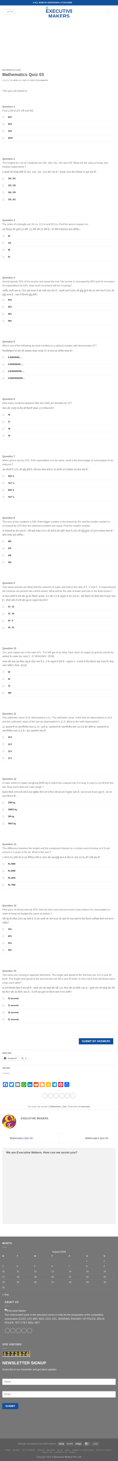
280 (9, 541)
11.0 (10, 751)
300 (9, 562)
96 (9, 250)
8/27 (10, 117)
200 (9, 693)
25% (10, 943)
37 (9, 422)
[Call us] (80, 3)
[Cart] (114, 11)
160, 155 (12, 192)
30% (10, 950)
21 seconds (13, 1019)
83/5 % (11, 490)
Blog (60, 1450)
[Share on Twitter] (56, 1095)
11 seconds (13, 1005)
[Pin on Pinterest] (67, 1095)
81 (9, 257)
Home (8, 1450)
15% (10, 929)
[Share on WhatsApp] (45, 1095)
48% (10, 321)
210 (9, 548)
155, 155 (12, 185)
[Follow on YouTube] (83, 3)
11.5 (10, 758)
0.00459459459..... (16, 371)
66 (9, 679)
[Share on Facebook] (50, 1095)
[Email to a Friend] (61, 1095)
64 (9, 236)
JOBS (67, 1450)
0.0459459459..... (16, 364)
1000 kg (11, 802)
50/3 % (11, 476)
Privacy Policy (104, 1450)
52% (10, 307)
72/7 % (11, 483)
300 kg (11, 816)
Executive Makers (39, 80)
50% (10, 314)
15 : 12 (11, 607)
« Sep (5, 1294)
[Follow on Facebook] (75, 3)
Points (73, 1452)
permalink (85, 1106)
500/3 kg (12, 823)
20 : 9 (10, 620)
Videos (41, 1450)
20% (10, 936)
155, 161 (12, 199)
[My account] (107, 11)
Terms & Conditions (83, 1450)
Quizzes (51, 1450)
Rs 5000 (11, 864)
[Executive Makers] (59, 11)
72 (9, 686)
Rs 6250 (11, 878)
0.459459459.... (15, 357)
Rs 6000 (11, 871)
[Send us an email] (78, 3)
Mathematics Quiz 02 (21, 1138)
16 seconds (13, 1012)
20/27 (10, 138)
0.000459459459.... (16, 378)
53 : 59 (11, 613)
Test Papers (28, 1450)
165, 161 (12, 178)
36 (9, 415)
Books (16, 1450)
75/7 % (11, 497)
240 (9, 555)
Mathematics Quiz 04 (97, 1138)
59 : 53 (11, 627)
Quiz (18, 70)
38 (9, 429)
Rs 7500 (11, 885)
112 (9, 243)
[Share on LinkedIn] (72, 1095)
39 (9, 436)
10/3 (10, 131)
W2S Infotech (49, 1443)
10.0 (10, 737)
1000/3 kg (12, 809)
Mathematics (8, 70)
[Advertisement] (59, 41)
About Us (47, 1452)
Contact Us (60, 1452)
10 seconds (13, 998)
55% (10, 300)
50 (9, 672)
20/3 (10, 124)
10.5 (10, 744)
